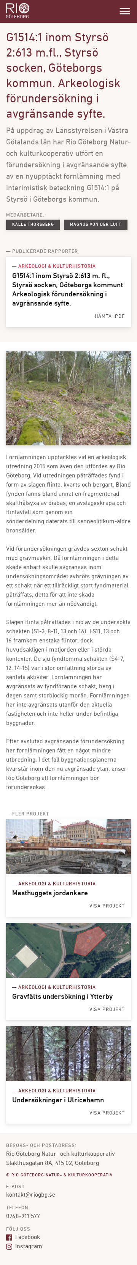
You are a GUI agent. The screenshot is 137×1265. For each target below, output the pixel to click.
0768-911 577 (23, 1216)
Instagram (28, 1247)
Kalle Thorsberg (33, 225)
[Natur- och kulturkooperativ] (17, 17)
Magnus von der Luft (95, 225)
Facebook (27, 1237)
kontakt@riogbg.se (30, 1195)
